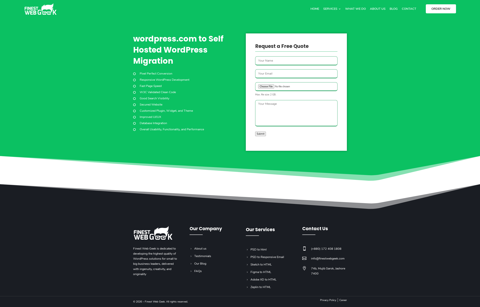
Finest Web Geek (155, 301)
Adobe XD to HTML (263, 280)
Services (330, 9)
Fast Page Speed (151, 86)
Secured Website (151, 105)
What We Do (355, 9)
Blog (394, 9)
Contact (409, 9)
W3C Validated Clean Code (158, 92)
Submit (260, 134)
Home (314, 9)
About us (378, 9)
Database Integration (153, 123)
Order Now (440, 9)
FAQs (198, 271)
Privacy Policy (328, 300)
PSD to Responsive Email (267, 257)
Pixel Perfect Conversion (156, 74)
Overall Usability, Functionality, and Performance (172, 129)
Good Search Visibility (154, 98)
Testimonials (202, 256)
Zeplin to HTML (260, 287)
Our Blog (200, 264)
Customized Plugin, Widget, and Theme (166, 111)
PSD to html (258, 249)
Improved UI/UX (150, 117)
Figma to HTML (260, 272)
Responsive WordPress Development (164, 80)
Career (343, 300)
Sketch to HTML (261, 264)
